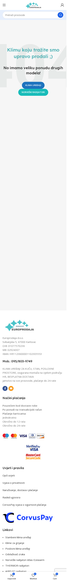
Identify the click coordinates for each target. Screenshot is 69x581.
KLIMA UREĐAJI (33, 85)
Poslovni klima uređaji (17, 548)
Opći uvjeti (9, 475)
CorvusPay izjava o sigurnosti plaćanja (24, 504)
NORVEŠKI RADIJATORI (33, 92)
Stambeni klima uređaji (18, 537)
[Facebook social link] (5, 388)
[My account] (62, 5)
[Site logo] (33, 4)
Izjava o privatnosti (14, 482)
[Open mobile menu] (4, 5)
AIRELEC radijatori (15, 571)
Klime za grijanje (14, 543)
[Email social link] (11, 388)
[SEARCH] (60, 15)
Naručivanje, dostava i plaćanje (20, 490)
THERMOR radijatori (17, 565)
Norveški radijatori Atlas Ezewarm (24, 560)
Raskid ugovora (11, 497)
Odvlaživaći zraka (15, 554)
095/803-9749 (21, 361)
